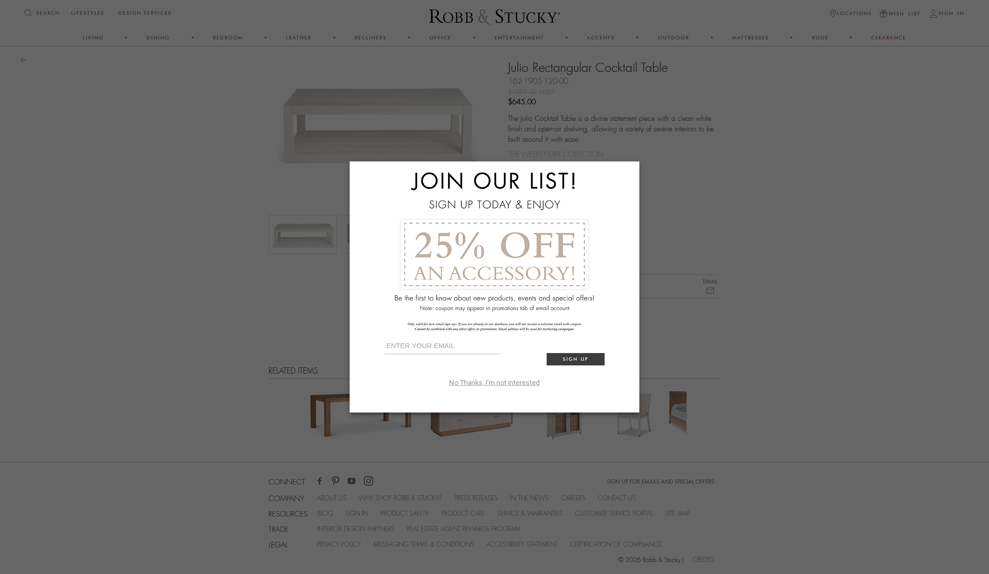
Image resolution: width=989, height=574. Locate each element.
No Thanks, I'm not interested (494, 383)
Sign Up (575, 359)
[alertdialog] (494, 287)
